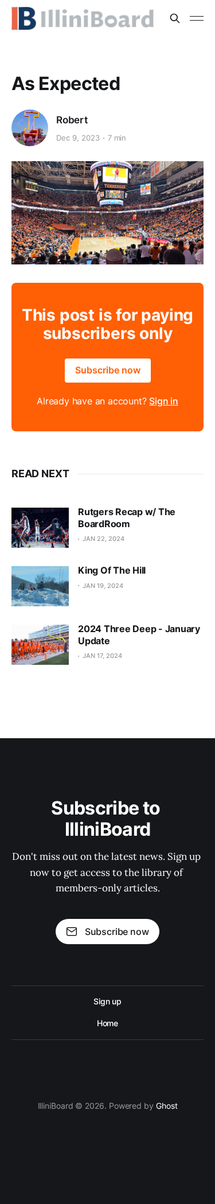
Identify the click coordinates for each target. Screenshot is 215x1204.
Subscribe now (107, 370)
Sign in (163, 401)
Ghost (167, 1106)
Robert (72, 120)
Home (108, 1023)
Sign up (107, 1001)
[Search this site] (174, 18)
